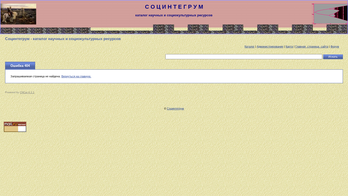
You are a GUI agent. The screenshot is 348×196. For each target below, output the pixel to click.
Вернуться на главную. (76, 76)
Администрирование (270, 46)
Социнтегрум (175, 108)
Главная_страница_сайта (311, 46)
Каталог (250, 46)
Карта (289, 46)
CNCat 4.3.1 (27, 92)
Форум (334, 46)
